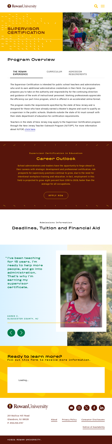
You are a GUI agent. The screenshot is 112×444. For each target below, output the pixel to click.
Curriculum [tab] (54, 71)
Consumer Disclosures (93, 419)
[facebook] (94, 408)
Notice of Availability (94, 426)
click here (30, 129)
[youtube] (71, 408)
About (54, 419)
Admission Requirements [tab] (78, 73)
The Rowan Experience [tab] (20, 73)
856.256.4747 (16, 422)
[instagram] (79, 408)
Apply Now (56, 195)
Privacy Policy (69, 419)
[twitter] (87, 408)
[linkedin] (102, 408)
